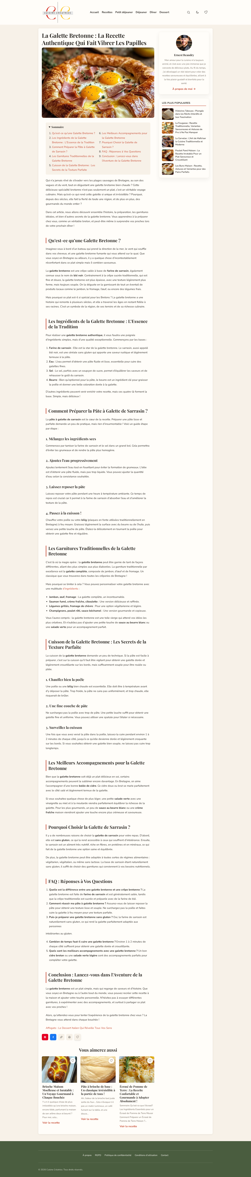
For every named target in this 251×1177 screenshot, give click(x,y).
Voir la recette (51, 1122)
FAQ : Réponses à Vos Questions (121, 151)
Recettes (107, 12)
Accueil (94, 12)
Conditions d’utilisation (146, 1155)
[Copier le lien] (61, 1037)
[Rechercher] (188, 12)
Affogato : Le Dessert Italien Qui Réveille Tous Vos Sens (79, 1028)
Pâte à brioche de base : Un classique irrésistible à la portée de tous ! (98, 1090)
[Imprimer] (69, 1037)
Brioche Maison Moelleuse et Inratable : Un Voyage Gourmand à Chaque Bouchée (58, 1091)
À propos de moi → (184, 89)
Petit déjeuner (124, 12)
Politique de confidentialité (118, 1155)
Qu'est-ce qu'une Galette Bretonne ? (73, 133)
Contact (164, 1155)
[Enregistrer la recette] (77, 1037)
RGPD (98, 1155)
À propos (87, 1155)
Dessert (164, 12)
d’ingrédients (71, 588)
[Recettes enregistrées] (206, 12)
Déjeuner (141, 12)
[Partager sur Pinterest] (45, 1037)
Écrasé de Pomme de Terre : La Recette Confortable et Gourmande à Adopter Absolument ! (134, 1093)
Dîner (153, 12)
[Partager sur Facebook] (53, 1037)
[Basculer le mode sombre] (197, 12)
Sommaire (57, 127)
